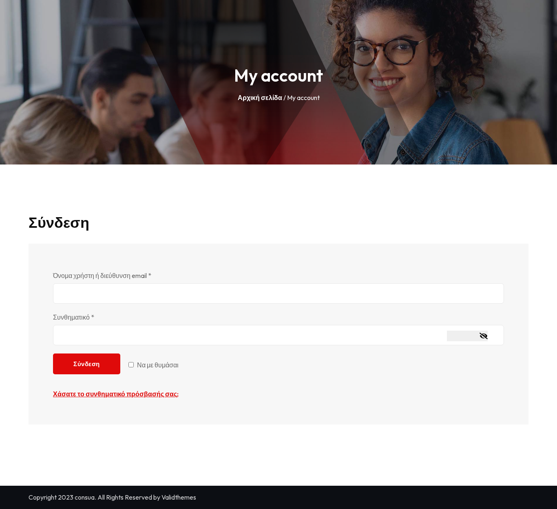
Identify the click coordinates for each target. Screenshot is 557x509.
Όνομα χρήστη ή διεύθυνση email (116, 275)
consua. (85, 497)
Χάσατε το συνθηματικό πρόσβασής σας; (116, 394)
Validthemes (178, 497)
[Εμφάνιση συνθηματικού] (467, 336)
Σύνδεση (86, 364)
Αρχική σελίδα (260, 97)
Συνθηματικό (88, 317)
